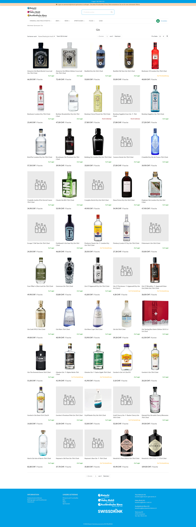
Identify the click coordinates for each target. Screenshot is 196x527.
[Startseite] (37, 12)
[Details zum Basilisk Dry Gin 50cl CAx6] (98, 55)
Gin (42, 25)
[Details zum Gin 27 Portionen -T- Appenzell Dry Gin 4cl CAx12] (126, 270)
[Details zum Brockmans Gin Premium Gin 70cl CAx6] (69, 141)
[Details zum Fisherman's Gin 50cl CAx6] (155, 227)
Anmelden (164, 21)
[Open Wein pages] (70, 20)
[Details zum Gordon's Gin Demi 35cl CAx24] (40, 399)
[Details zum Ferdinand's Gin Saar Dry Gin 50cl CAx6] (69, 227)
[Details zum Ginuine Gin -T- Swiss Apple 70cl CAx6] (98, 356)
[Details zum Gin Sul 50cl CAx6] (126, 313)
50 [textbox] (160, 36)
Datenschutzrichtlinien (34, 498)
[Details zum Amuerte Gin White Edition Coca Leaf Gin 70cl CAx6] (69, 55)
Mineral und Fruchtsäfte (70, 498)
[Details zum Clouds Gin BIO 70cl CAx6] (69, 184)
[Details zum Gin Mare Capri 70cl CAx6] (98, 313)
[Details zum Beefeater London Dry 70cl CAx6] (40, 98)
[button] (118, 36)
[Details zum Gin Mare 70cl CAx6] (69, 313)
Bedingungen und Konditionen (37, 500)
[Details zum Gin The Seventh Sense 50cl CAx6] (40, 356)
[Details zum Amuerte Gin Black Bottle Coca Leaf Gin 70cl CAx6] (40, 55)
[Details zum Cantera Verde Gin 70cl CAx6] (126, 141)
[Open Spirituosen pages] (85, 20)
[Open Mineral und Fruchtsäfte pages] (51, 20)
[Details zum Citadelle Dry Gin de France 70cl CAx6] (155, 141)
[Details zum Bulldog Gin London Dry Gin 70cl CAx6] (98, 141)
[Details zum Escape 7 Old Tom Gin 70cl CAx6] (40, 227)
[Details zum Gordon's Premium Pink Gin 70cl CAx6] (69, 399)
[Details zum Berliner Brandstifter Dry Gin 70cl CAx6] (69, 98)
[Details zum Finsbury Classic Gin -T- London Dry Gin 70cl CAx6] (98, 227)
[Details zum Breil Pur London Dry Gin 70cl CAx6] (40, 141)
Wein (64, 502)
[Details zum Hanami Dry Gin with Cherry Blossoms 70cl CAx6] (155, 399)
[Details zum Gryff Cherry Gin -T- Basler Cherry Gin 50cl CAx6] (126, 399)
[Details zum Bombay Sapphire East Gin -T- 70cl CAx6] (126, 98)
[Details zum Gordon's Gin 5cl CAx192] (126, 356)
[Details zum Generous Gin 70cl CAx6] (69, 270)
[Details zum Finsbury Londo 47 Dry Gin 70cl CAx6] (126, 227)
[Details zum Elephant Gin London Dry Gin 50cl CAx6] (155, 184)
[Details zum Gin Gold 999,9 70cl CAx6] (40, 313)
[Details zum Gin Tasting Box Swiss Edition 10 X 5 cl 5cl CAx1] (155, 313)
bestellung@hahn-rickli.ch (143, 502)
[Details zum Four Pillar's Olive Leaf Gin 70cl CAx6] (40, 270)
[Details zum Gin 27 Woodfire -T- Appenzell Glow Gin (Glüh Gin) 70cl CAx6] (155, 270)
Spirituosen (37, 25)
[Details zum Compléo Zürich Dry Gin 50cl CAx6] (98, 184)
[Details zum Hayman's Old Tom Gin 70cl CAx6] (69, 443)
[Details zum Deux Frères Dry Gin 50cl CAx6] (126, 184)
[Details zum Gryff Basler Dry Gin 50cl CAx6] (98, 399)
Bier (64, 500)
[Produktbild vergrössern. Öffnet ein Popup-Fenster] (51, 66)
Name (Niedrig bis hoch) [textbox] (45, 36)
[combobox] (98, 12)
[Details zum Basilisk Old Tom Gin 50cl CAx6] (126, 55)
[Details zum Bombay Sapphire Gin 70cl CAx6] (155, 98)
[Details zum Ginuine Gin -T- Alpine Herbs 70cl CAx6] (69, 356)
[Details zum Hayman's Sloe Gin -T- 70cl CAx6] (98, 443)
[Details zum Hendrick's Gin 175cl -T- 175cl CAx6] (155, 443)
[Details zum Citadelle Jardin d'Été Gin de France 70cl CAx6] (40, 184)
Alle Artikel (30, 25)
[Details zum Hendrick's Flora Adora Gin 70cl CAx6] (126, 443)
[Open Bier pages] (60, 20)
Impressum (30, 502)
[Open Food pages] (95, 20)
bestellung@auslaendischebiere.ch (146, 508)
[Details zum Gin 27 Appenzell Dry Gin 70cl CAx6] (98, 270)
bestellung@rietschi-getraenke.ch (145, 496)
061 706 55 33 (100, 1)
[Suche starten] (111, 12)
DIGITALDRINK (108, 524)
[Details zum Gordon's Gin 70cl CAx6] (155, 356)
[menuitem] (40, 20)
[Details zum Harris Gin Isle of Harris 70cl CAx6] (40, 443)
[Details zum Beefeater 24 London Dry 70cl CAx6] (155, 55)
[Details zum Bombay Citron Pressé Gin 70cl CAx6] (98, 98)
